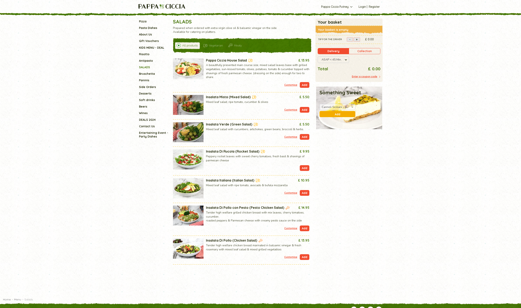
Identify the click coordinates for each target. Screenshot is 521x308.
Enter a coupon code (364, 76)
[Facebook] (309, 14)
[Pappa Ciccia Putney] (161, 6)
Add (337, 114)
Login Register (369, 7)
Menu (17, 299)
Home (7, 299)
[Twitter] (313, 14)
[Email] (322, 14)
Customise (290, 84)
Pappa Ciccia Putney (335, 7)
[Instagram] (318, 14)
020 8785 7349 (256, 13)
